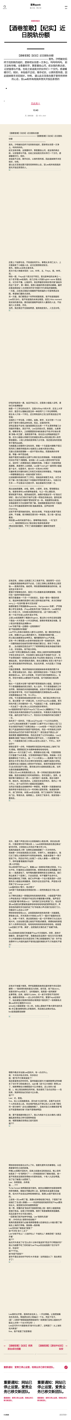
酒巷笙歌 (30, 116)
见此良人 (35, 103)
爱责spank (35, 5)
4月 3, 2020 (42, 116)
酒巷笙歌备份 (35, 21)
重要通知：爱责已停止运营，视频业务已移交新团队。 (29, 1367)
